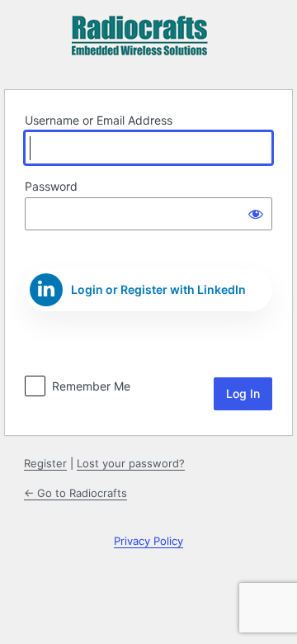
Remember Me (91, 386)
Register (45, 463)
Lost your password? (131, 463)
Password (51, 186)
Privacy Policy (148, 540)
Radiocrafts (139, 42)
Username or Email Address (98, 120)
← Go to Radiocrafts (75, 493)
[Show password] (255, 213)
